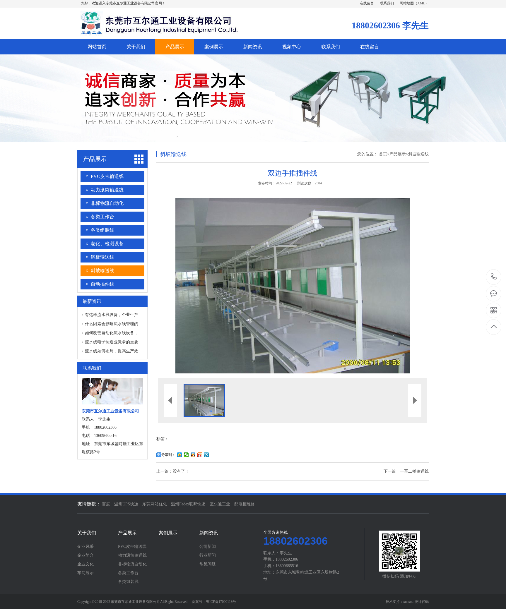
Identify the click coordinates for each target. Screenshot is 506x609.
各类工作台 (102, 216)
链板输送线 (102, 257)
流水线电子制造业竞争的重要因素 (115, 342)
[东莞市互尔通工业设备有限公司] (157, 33)
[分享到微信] (186, 454)
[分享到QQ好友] (193, 454)
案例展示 (213, 46)
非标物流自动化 (107, 203)
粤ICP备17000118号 (221, 602)
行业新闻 (207, 555)
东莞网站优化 (154, 504)
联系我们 (387, 3)
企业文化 (85, 564)
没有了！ (181, 471)
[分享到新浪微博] (199, 454)
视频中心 (291, 46)
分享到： (168, 455)
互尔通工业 (220, 504)
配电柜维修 (244, 504)
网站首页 (97, 46)
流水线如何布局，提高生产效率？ (115, 351)
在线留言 (367, 3)
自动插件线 (102, 284)
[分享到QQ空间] (179, 454)
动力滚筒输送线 (107, 189)
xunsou (408, 602)
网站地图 (407, 3)
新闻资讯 (252, 46)
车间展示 (85, 573)
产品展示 (174, 46)
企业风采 (85, 547)
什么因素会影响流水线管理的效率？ (118, 324)
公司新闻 (207, 547)
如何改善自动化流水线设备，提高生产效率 (124, 333)
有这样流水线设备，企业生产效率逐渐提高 (124, 315)
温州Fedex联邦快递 (188, 504)
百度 (106, 504)
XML (421, 3)
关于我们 (135, 46)
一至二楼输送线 (414, 471)
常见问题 (207, 564)
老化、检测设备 (107, 243)
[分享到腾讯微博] (206, 454)
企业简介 (85, 555)
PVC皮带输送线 (107, 176)
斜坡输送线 (102, 270)
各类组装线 (102, 230)
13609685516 (494, 277)
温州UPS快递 (126, 504)
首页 (383, 154)
